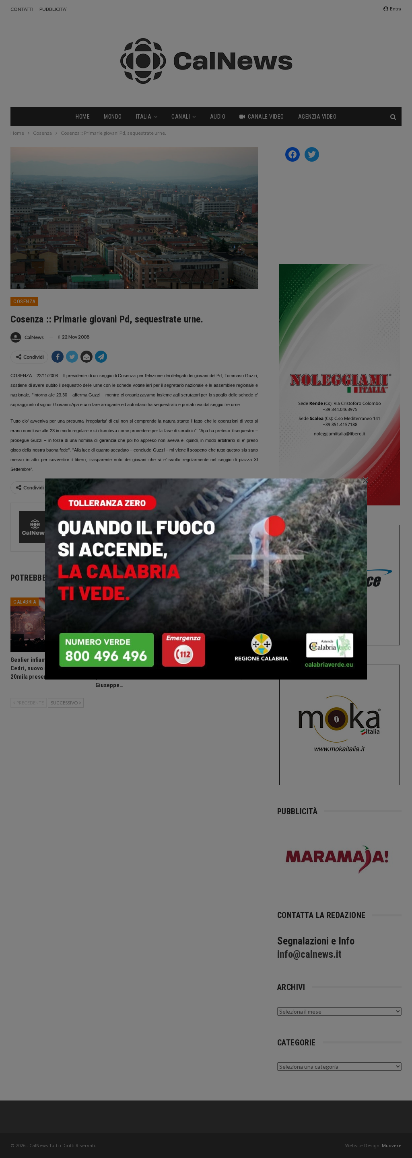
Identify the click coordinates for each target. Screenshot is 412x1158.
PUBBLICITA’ (53, 9)
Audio (218, 116)
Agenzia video (317, 116)
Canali (180, 116)
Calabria (24, 602)
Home (83, 116)
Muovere (392, 1145)
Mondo (113, 116)
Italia (144, 116)
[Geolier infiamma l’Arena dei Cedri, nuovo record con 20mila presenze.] (49, 624)
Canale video (266, 116)
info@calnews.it (309, 954)
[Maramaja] (337, 859)
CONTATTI (21, 9)
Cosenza (24, 301)
